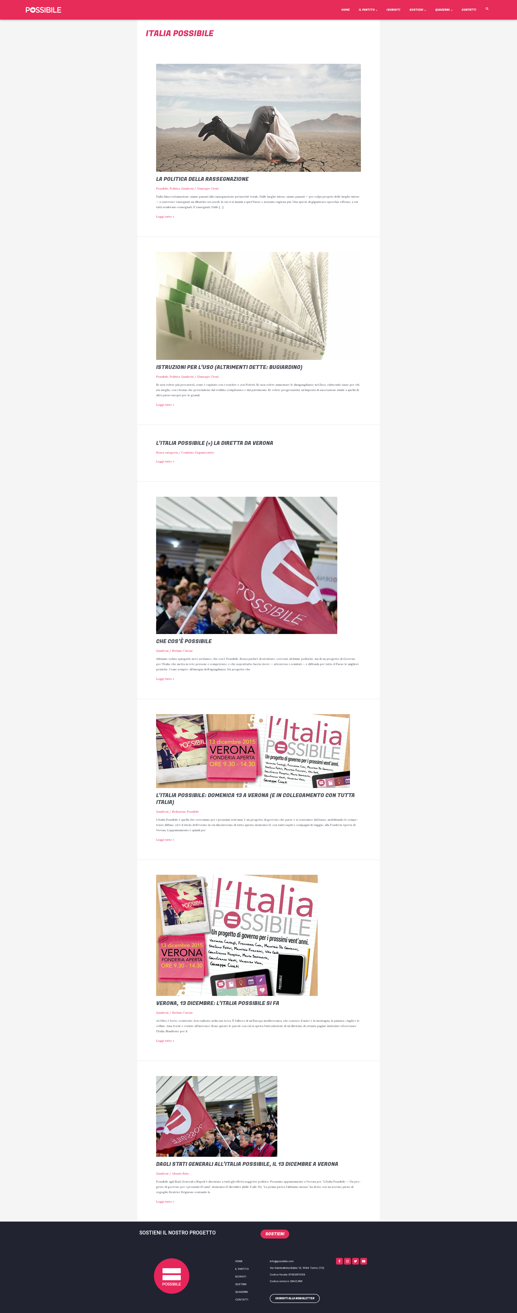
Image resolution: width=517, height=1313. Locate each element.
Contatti (469, 10)
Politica (175, 188)
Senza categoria (167, 452)
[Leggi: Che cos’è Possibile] (246, 565)
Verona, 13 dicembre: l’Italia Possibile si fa (217, 1003)
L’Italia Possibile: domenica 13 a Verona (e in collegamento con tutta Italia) (255, 799)
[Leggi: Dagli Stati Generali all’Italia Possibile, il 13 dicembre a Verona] (216, 1116)
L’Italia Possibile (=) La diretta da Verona (214, 443)
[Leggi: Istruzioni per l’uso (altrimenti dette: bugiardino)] (258, 305)
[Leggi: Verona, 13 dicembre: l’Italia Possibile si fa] (237, 935)
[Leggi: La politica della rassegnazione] (258, 117)
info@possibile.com (282, 1261)
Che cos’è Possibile (184, 641)
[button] (487, 8)
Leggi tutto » (165, 216)
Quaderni (442, 10)
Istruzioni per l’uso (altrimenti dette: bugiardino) (229, 367)
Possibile (162, 188)
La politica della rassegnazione (202, 179)
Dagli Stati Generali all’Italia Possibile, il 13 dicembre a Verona (247, 1164)
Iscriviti (393, 10)
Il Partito (367, 10)
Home (346, 10)
